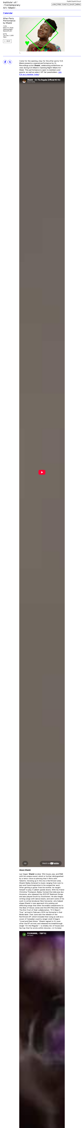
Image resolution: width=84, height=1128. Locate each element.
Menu (78, 4)
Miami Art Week (8, 28)
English (69, 1)
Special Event (7, 31)
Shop (72, 4)
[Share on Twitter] (10, 62)
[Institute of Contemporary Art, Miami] (6, 4)
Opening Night (8, 29)
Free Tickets (62, 4)
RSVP (8, 41)
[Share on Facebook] (5, 62)
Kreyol (79, 1)
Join (54, 4)
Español (74, 1)
